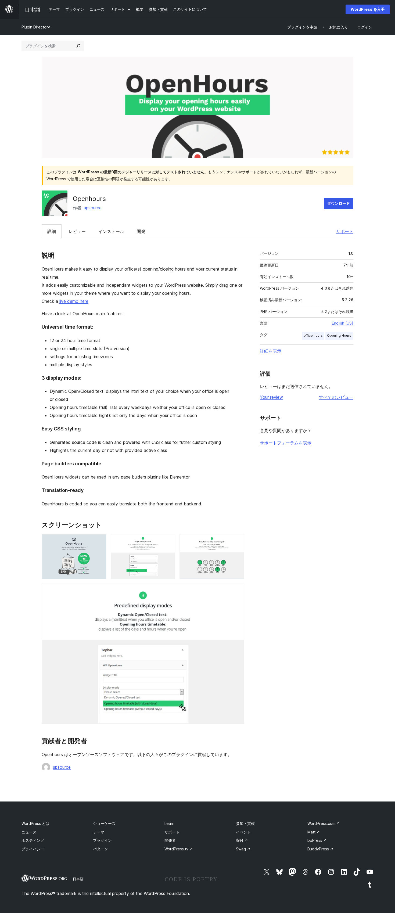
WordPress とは (35, 823)
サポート (344, 231)
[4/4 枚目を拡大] (237, 591)
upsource (93, 207)
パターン (100, 849)
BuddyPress (320, 849)
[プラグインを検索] (78, 46)
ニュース (29, 832)
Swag (243, 849)
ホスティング (32, 840)
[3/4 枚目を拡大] (237, 541)
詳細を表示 (270, 351)
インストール (111, 231)
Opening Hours (339, 335)
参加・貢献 (245, 823)
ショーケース (104, 823)
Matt (313, 832)
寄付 (242, 840)
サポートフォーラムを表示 (285, 442)
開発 (141, 231)
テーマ (98, 832)
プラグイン (102, 840)
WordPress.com (323, 823)
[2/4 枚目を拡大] (168, 541)
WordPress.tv (178, 849)
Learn (169, 823)
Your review (271, 397)
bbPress (317, 840)
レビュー (77, 231)
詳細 (51, 231)
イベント (243, 832)
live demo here (73, 301)
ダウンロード (338, 203)
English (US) (342, 323)
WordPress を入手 (368, 9)
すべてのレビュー (336, 397)
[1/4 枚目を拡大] (99, 541)
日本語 (78, 879)
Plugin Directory (35, 27)
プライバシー (32, 849)
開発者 (170, 840)
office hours (313, 335)
